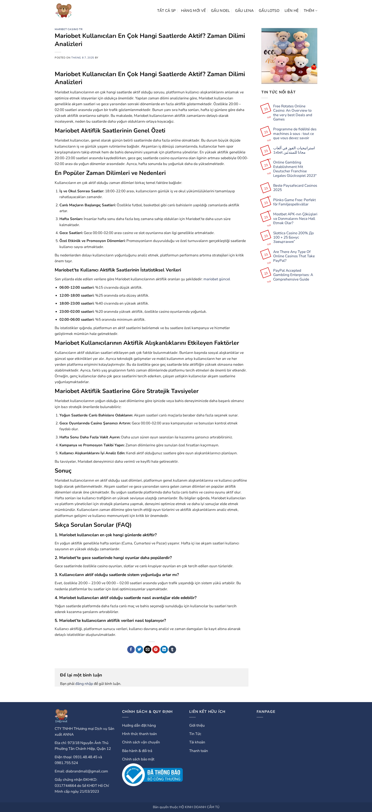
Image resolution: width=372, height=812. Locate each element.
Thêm (309, 10)
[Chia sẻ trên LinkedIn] (164, 649)
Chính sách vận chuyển (141, 742)
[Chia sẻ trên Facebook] (131, 649)
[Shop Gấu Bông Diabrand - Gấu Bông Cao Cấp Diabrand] (64, 10)
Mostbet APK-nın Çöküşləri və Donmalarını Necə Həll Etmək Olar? (295, 218)
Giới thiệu (197, 725)
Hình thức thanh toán (139, 733)
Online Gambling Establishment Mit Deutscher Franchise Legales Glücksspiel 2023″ (295, 169)
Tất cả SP (166, 10)
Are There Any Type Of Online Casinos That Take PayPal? (294, 256)
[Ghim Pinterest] (156, 649)
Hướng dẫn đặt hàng (139, 725)
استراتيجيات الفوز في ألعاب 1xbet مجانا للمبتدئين (294, 150)
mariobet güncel (216, 279)
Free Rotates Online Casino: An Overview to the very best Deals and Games (292, 113)
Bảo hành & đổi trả (137, 750)
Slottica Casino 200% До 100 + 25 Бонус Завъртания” (293, 237)
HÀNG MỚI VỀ (193, 10)
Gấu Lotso (269, 10)
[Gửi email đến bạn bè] (147, 649)
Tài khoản (197, 742)
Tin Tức (195, 733)
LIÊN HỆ (292, 10)
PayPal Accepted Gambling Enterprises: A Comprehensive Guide (293, 275)
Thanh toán (198, 750)
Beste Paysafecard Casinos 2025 (295, 187)
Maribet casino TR (68, 29)
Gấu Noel (220, 10)
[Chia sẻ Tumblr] (172, 649)
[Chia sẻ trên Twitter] (139, 649)
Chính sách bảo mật (138, 759)
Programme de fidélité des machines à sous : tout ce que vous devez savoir (294, 133)
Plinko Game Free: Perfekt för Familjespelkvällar (294, 202)
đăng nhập (84, 683)
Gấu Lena (244, 10)
